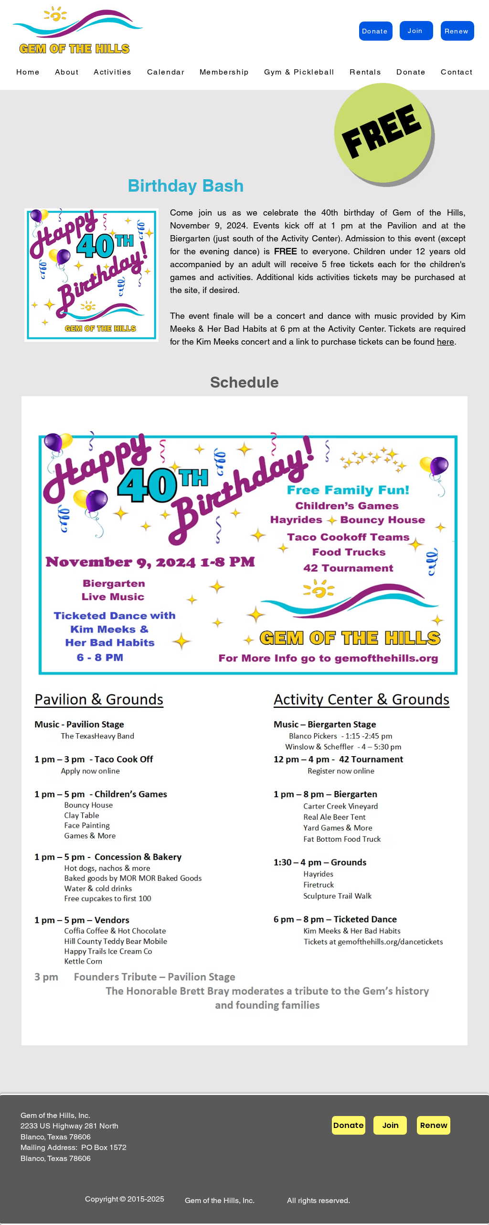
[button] (66, 72)
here (445, 341)
